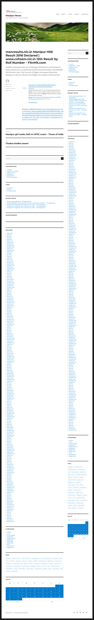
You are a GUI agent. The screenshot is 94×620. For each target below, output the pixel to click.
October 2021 (10, 322)
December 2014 (10, 449)
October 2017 (10, 396)
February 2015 (10, 446)
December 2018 (10, 375)
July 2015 (9, 438)
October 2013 (10, 470)
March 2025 (10, 259)
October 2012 (10, 489)
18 (26, 593)
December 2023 (10, 282)
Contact (76, 14)
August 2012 (10, 492)
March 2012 (9, 500)
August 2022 (10, 307)
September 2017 (10, 398)
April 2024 (9, 276)
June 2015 (9, 439)
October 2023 (10, 285)
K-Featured (36, 563)
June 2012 (9, 495)
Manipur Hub (10, 541)
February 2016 (10, 427)
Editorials (18, 561)
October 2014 (10, 452)
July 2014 (9, 456)
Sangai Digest (29, 568)
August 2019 (10, 362)
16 (9, 593)
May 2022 (9, 311)
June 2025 (9, 254)
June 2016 (9, 421)
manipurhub (9, 566)
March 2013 (9, 481)
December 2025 (10, 245)
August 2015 (10, 436)
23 (9, 596)
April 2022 (9, 313)
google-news (9, 90)
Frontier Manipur (11, 535)
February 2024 (10, 279)
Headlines (8, 563)
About (70, 14)
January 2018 (10, 392)
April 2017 (9, 406)
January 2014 (10, 466)
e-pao (7, 561)
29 (59, 596)
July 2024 (9, 271)
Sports (49, 568)
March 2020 (10, 352)
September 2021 (10, 324)
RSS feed (9, 189)
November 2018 (10, 376)
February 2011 (10, 520)
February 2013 (10, 483)
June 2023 (9, 291)
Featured (24, 561)
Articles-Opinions (26, 558)
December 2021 (10, 319)
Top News (8, 571)
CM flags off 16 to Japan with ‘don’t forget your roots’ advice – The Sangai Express (26, 204)
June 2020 (9, 347)
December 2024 (10, 264)
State (61, 568)
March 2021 (9, 333)
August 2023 (10, 288)
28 (51, 596)
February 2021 (10, 335)
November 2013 (10, 469)
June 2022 (9, 310)
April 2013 (9, 480)
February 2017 (10, 409)
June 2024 (9, 273)
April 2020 (9, 350)
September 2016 (10, 416)
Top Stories (14, 571)
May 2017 (9, 404)
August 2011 (9, 510)
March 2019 (9, 370)
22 (59, 593)
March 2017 (9, 407)
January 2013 (10, 484)
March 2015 (9, 444)
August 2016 (10, 418)
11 (26, 591)
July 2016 (9, 419)
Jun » (52, 601)
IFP (21, 563)
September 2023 (10, 287)
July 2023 (9, 290)
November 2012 (10, 487)
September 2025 (11, 250)
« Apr (17, 601)
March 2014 (9, 463)
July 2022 (9, 308)
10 (18, 591)
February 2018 (10, 390)
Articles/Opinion (35, 558)
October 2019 (10, 359)
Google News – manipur (12, 171)
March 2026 (10, 241)
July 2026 (9, 234)
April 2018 (9, 387)
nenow (44, 566)
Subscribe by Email (11, 191)
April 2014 (9, 461)
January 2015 (10, 447)
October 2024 (10, 267)
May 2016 (9, 423)
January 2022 (10, 318)
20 (42, 593)
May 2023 (9, 293)
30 (9, 599)
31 (18, 599)
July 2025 (9, 253)
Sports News (56, 568)
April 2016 (9, 424)
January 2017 (10, 410)
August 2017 (10, 399)
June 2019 (9, 365)
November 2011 (10, 506)
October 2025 (10, 248)
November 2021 (10, 321)
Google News (9, 88)
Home (57, 14)
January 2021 (10, 336)
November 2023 (10, 284)
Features (30, 561)
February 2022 (10, 316)
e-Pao (8, 533)
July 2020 (9, 345)
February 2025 (10, 261)
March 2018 (9, 389)
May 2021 (9, 330)
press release (22, 568)
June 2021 (9, 328)
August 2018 (10, 381)
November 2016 (10, 413)
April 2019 (9, 369)
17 (18, 593)
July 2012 (9, 493)
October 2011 (10, 507)
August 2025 (10, 251)
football (35, 561)
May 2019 (9, 367)
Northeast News (55, 566)
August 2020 (10, 344)
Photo (15, 568)
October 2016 (10, 415)
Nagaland (33, 566)
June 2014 (9, 458)
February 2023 (10, 298)
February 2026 (10, 242)
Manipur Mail (10, 543)
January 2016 (10, 429)
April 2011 (9, 517)
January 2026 (10, 244)
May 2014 (9, 460)
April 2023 (9, 295)
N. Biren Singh (25, 566)
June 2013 (9, 476)
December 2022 (10, 301)
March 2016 (9, 426)
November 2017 (10, 395)
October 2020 (10, 341)
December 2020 (10, 338)
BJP (42, 558)
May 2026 (9, 237)
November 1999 (10, 521)
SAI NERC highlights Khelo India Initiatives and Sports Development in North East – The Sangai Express (31, 203)
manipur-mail (57, 563)
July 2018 (9, 382)
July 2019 (9, 364)
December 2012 (10, 486)
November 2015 (10, 432)
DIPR (60, 558)
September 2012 (10, 490)
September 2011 (10, 509)
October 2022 (10, 304)
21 (51, 593)
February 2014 (10, 464)
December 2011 (10, 504)
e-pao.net (9, 169)
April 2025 (9, 258)
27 (42, 596)
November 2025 (10, 247)
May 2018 (9, 386)
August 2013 (10, 473)
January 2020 (10, 355)
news (48, 566)
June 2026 (9, 236)
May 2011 (9, 515)
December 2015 (10, 430)
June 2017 (9, 402)
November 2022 (10, 302)
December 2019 (10, 356)
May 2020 (9, 349)
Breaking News (47, 558)
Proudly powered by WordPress (21, 612)
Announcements (16, 558)
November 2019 (10, 358)
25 (26, 596)
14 (51, 591)
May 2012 (9, 497)
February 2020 (10, 353)
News (63, 14)
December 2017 (10, 393)
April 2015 (9, 443)
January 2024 (10, 281)
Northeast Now (10, 175)
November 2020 (10, 339)
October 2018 (10, 378)
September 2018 (10, 379)
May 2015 (9, 441)
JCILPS (30, 563)
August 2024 (10, 270)
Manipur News (13, 15)
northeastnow (9, 568)
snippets (45, 568)
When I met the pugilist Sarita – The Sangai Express (19, 201)
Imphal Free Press (11, 172)
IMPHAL (26, 563)
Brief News (55, 558)
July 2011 (9, 512)
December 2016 (10, 412)
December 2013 (10, 467)
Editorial (12, 561)
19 (34, 593)
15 (59, 591)
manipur (51, 563)
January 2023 (10, 299)
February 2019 (10, 372)
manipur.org (84, 14)
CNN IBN (9, 532)
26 (34, 596)
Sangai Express (10, 547)
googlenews (9, 84)
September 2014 (10, 453)
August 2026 (10, 233)
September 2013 (10, 472)
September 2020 (11, 342)
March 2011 (9, 518)
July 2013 (9, 475)
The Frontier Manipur (12, 177)
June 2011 (9, 513)
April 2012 (9, 498)
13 (42, 591)
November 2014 (10, 450)
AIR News (8, 558)
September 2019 (10, 361)
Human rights (16, 563)
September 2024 (11, 268)
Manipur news (17, 566)
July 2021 (9, 327)
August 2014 (10, 455)
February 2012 (10, 501)
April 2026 (9, 239)
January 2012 (10, 503)
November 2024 (10, 265)
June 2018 (9, 384)
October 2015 (10, 433)
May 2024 (9, 274)
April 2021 (9, 332)
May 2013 (9, 478)
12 (34, 591)
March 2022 (10, 315)
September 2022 (11, 305)
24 (18, 596)
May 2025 (9, 256)
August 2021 (10, 325)
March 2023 (9, 296)
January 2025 (10, 262)
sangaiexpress (38, 568)
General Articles (42, 561)
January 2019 (10, 373)
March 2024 (10, 278)
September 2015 (10, 435)
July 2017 (9, 401)
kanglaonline (44, 563)
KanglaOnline (10, 174)
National (39, 566)
